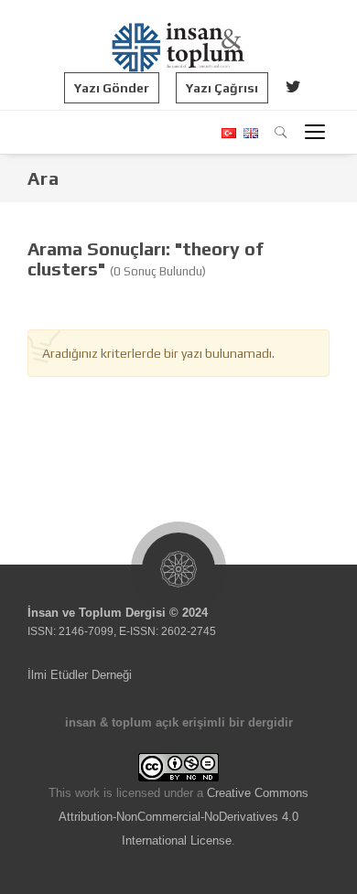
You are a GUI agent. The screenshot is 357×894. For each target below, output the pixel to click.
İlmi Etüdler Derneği (79, 675)
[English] (248, 133)
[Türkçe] (228, 133)
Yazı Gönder (111, 88)
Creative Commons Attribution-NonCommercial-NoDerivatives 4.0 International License (183, 816)
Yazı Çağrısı (222, 88)
